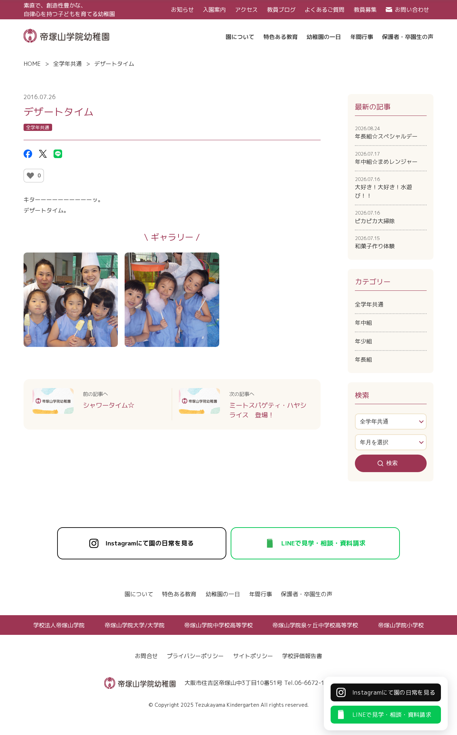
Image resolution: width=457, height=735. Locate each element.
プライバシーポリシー (195, 656)
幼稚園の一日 (223, 594)
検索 (392, 463)
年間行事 (260, 594)
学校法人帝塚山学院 (59, 625)
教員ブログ (281, 10)
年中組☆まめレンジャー (386, 158)
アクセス (246, 10)
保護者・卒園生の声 (306, 594)
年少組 (363, 341)
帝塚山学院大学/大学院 (135, 625)
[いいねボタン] (30, 175)
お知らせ (182, 10)
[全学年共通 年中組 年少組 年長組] (391, 421)
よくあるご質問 (325, 10)
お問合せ (146, 656)
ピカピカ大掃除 (375, 217)
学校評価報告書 (302, 656)
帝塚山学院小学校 (401, 625)
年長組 (363, 359)
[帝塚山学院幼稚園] (66, 35)
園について (139, 594)
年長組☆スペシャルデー (386, 132)
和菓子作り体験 (375, 242)
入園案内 (214, 10)
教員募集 (365, 10)
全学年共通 (67, 64)
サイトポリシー (253, 656)
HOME (32, 64)
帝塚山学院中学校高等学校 (218, 625)
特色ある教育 (179, 594)
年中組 (363, 323)
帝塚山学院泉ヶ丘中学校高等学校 (315, 625)
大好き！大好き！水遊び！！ (383, 188)
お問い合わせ (412, 10)
